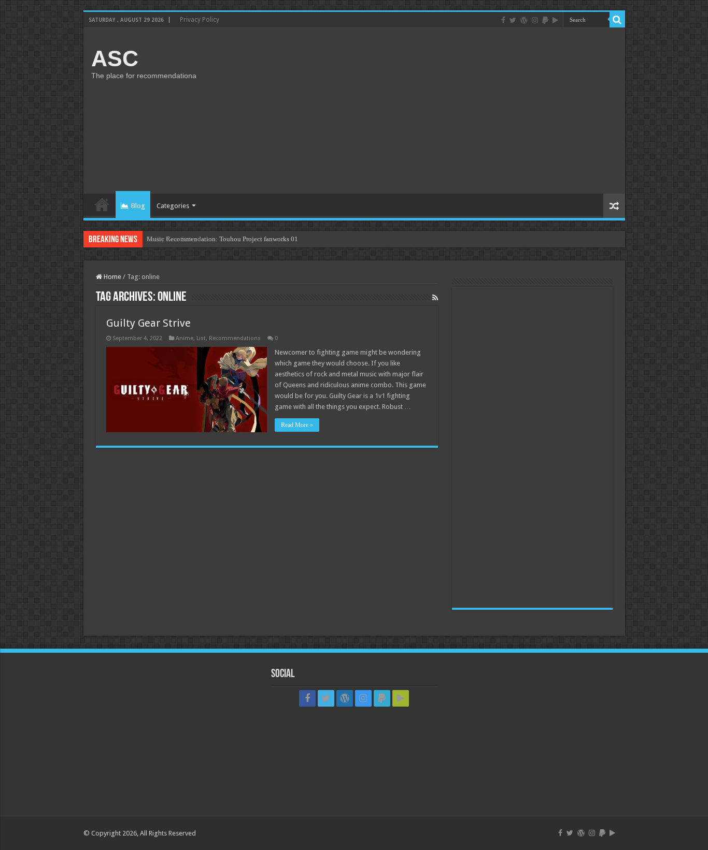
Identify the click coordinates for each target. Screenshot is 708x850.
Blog (138, 206)
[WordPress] (524, 20)
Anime (184, 338)
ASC (114, 58)
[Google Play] (555, 20)
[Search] (617, 19)
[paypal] (545, 20)
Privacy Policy (199, 19)
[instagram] (535, 20)
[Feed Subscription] (435, 298)
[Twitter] (512, 20)
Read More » (297, 425)
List (201, 338)
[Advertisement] (428, 110)
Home (102, 204)
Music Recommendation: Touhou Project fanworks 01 (222, 239)
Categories (173, 206)
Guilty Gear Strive (148, 323)
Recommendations (235, 338)
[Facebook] (503, 20)
